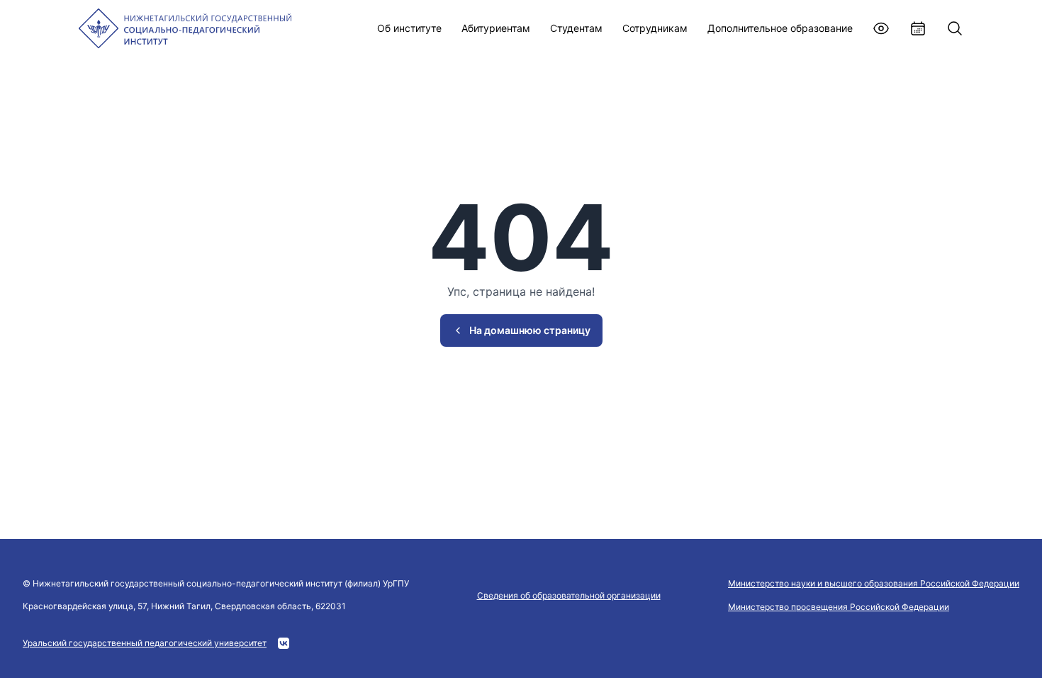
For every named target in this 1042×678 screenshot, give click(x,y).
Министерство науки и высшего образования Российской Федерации (873, 583)
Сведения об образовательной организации (569, 595)
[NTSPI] (185, 28)
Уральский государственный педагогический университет (145, 643)
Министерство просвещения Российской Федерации (838, 606)
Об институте (409, 28)
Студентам (576, 28)
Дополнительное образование (780, 28)
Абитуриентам (495, 28)
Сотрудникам (655, 28)
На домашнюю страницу (529, 330)
